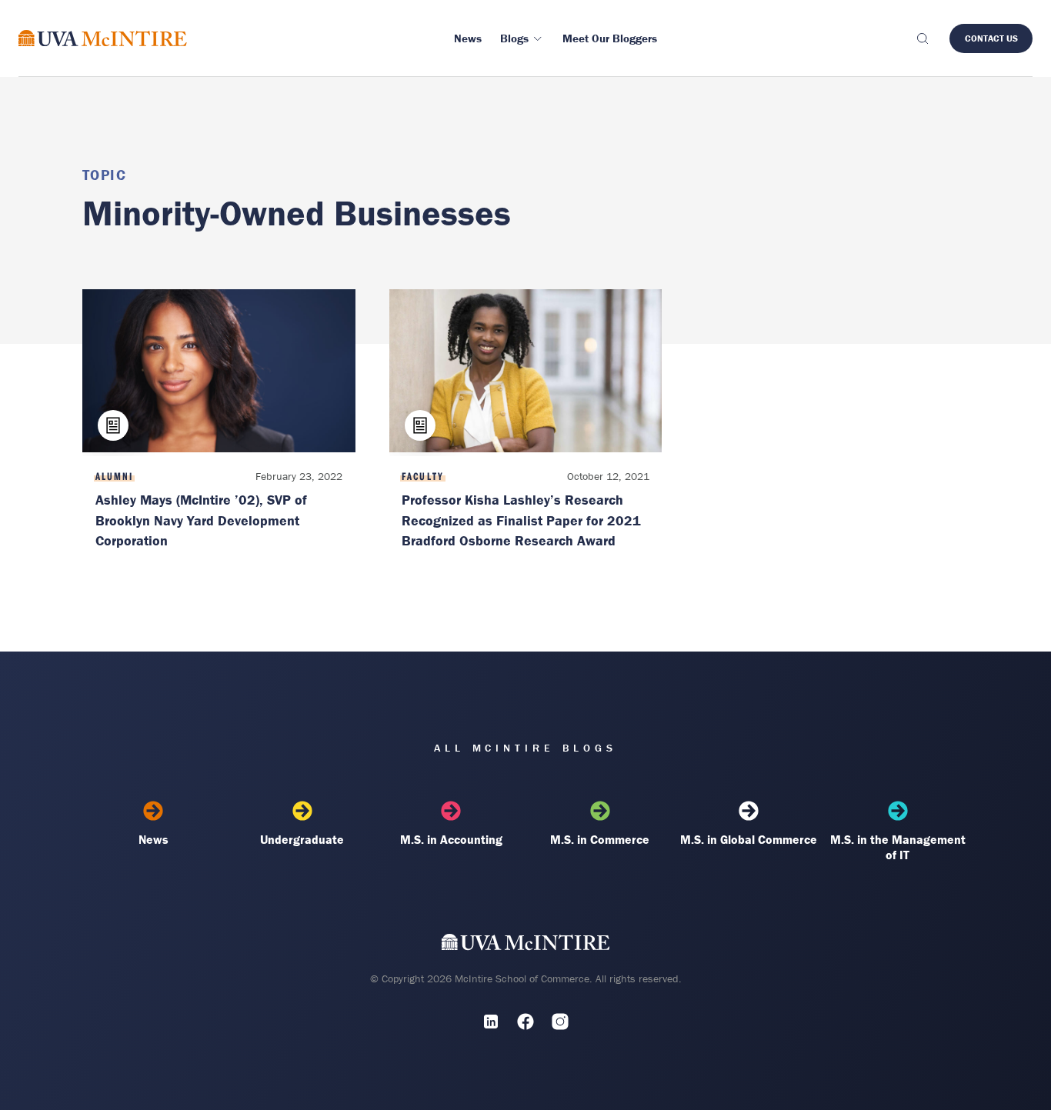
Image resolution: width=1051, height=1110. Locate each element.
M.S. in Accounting (451, 839)
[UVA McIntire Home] (526, 946)
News (153, 839)
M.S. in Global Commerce (748, 839)
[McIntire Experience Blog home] (102, 38)
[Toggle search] (922, 38)
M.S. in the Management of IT (898, 847)
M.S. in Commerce (599, 839)
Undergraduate (302, 839)
